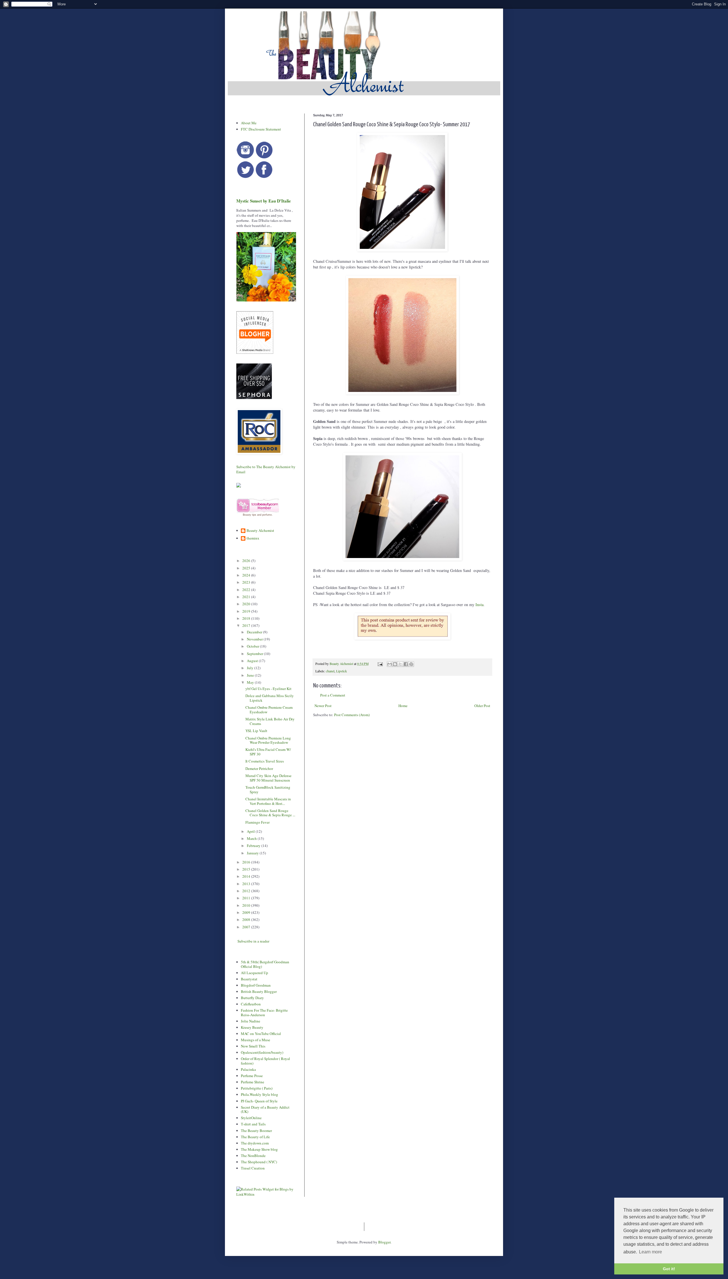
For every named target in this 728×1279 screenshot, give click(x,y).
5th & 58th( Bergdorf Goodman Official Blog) (265, 964)
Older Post (482, 705)
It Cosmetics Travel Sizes (264, 761)
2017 (246, 625)
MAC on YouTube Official (261, 1033)
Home (403, 705)
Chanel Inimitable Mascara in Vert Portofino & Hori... (268, 801)
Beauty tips (249, 514)
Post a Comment (332, 695)
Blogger (384, 1242)
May (251, 682)
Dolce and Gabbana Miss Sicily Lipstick (269, 698)
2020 (246, 603)
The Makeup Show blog (259, 1149)
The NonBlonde (253, 1155)
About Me (249, 122)
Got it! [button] (669, 1268)
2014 (246, 876)
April (251, 831)
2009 (246, 912)
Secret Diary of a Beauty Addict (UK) (265, 1109)
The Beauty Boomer (256, 1130)
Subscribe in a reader (253, 941)
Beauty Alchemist (260, 530)
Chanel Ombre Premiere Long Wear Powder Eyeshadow (268, 740)
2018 (246, 618)
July (250, 667)
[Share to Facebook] (406, 664)
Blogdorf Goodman (256, 985)
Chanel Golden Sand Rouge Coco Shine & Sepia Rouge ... (270, 813)
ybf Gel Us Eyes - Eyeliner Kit (268, 688)
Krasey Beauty (252, 1027)
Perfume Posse (252, 1075)
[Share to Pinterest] (411, 664)
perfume (267, 514)
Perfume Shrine (252, 1081)
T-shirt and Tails (253, 1124)
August (253, 660)
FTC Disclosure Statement (261, 129)
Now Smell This (253, 1046)
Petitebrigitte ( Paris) (256, 1088)
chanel (330, 671)
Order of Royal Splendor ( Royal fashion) (265, 1061)
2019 (246, 611)
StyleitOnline (251, 1117)
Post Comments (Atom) (352, 714)
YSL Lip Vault (256, 730)
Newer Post (323, 705)
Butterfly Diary (252, 997)
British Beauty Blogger (259, 991)
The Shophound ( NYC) (259, 1161)
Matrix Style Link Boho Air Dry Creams (270, 721)
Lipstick (341, 671)
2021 (246, 596)
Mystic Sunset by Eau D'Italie (263, 201)
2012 (246, 890)
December (255, 632)
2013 (246, 883)
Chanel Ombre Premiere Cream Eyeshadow (269, 709)
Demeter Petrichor (259, 768)
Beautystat (249, 979)
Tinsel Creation (253, 1168)
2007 (246, 926)
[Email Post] (380, 664)
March (252, 838)
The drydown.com (255, 1143)
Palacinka (248, 1069)
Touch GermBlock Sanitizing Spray (267, 789)
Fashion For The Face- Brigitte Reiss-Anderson (264, 1012)
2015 (246, 869)
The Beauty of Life (255, 1136)
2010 (246, 905)
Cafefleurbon (251, 1004)
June (251, 675)
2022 (246, 589)
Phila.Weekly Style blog (259, 1094)
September (255, 653)
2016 (246, 862)
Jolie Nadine (250, 1021)
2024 (246, 575)
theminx (253, 538)
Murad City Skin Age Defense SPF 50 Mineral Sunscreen (268, 778)
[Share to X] (400, 664)
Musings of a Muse (255, 1039)
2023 (246, 582)
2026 (246, 560)
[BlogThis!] (395, 664)
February (254, 845)
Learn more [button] (650, 1251)
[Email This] (389, 664)
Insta (479, 604)
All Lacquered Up (254, 972)
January (253, 853)
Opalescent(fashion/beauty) (262, 1052)
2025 (246, 568)
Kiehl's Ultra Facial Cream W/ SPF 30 (268, 752)
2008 (246, 919)
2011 (246, 897)
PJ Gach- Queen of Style (259, 1101)
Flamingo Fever (257, 822)
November (255, 639)
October (253, 646)
